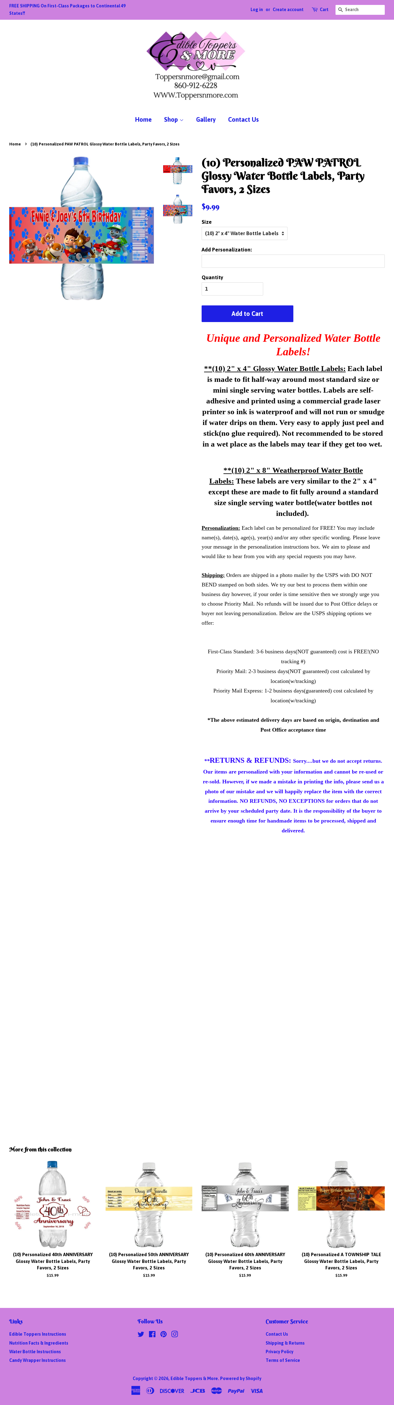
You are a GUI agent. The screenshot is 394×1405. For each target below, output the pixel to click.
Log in (257, 9)
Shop (171, 119)
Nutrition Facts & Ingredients (38, 1343)
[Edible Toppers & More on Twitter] (141, 1335)
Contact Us (243, 119)
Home (143, 119)
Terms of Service (283, 1360)
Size (207, 222)
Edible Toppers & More (194, 1378)
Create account (288, 9)
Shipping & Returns (285, 1343)
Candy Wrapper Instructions (37, 1360)
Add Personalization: (227, 250)
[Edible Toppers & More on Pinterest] (163, 1335)
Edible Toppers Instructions (37, 1334)
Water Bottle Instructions (35, 1351)
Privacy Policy (279, 1351)
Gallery (206, 119)
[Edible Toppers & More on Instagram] (174, 1335)
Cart (324, 9)
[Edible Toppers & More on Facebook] (152, 1335)
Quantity (212, 277)
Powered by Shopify (240, 1378)
